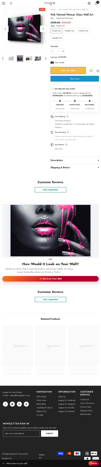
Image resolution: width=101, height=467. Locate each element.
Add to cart (68, 70)
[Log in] (89, 3)
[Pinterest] (19, 404)
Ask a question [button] (50, 189)
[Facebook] (5, 404)
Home (52, 9)
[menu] (3, 3)
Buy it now (74, 79)
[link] (17, 369)
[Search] (11, 3)
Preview (94, 463)
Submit (49, 433)
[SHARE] (96, 71)
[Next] (43, 29)
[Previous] (5, 29)
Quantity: (54, 46)
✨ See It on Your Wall (50, 279)
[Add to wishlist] (91, 71)
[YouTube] (26, 404)
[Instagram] (12, 404)
